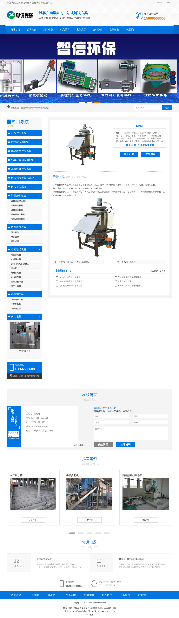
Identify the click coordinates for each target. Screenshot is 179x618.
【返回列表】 (156, 271)
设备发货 (127, 475)
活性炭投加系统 (20, 142)
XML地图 (90, 615)
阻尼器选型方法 (124, 281)
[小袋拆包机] (33, 509)
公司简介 (31, 29)
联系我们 (168, 3)
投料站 (14, 268)
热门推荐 (16, 316)
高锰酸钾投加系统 (21, 168)
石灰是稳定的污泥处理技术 (129, 277)
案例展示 (81, 29)
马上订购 (129, 154)
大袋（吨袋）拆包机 (20, 264)
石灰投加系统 (18, 133)
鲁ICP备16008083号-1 (73, 608)
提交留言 (103, 444)
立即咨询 (150, 154)
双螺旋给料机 (17, 205)
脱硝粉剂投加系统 (21, 150)
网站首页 (15, 29)
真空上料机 (16, 286)
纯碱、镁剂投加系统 (22, 159)
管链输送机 (16, 255)
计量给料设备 (18, 195)
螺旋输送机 (16, 273)
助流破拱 (15, 241)
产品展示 (65, 29)
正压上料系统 (17, 282)
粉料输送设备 (43, 108)
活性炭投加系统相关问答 (69, 277)
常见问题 (89, 542)
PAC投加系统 (18, 186)
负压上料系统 (130, 262)
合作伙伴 (98, 29)
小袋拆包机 (16, 259)
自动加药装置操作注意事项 (70, 281)
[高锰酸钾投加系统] (89, 509)
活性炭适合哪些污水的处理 (70, 285)
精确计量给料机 (18, 214)
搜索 (167, 108)
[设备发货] (146, 509)
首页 (23, 108)
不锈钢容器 (16, 308)
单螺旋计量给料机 (19, 201)
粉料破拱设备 (18, 227)
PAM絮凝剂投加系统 (22, 177)
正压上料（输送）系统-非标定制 (75, 262)
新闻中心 (48, 29)
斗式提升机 (16, 277)
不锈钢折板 (16, 304)
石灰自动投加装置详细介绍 (129, 285)
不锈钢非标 (17, 294)
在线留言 (159, 3)
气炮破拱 (15, 237)
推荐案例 (89, 459)
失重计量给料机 (18, 219)
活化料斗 (15, 232)
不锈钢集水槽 (17, 299)
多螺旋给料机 (17, 210)
